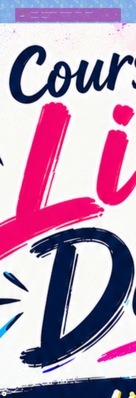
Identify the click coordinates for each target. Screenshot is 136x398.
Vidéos (78, 12)
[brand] (22, 14)
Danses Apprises (49, 12)
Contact (35, 17)
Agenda (88, 12)
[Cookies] (4, 394)
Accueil (34, 12)
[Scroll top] (132, 394)
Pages (45, 17)
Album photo (66, 12)
